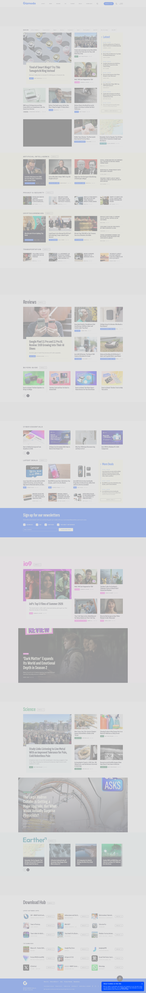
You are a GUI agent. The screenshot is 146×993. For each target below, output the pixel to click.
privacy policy (124, 987)
